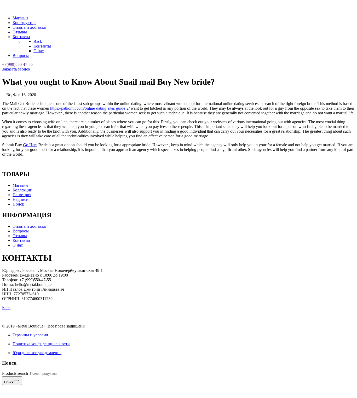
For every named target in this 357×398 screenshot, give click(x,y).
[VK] (187, 317)
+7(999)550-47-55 (17, 64)
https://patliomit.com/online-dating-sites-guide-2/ (90, 108)
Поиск (9, 382)
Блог (6, 307)
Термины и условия (30, 335)
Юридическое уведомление (37, 352)
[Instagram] (179, 317)
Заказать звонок (16, 69)
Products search (15, 373)
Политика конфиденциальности (41, 344)
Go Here (30, 145)
